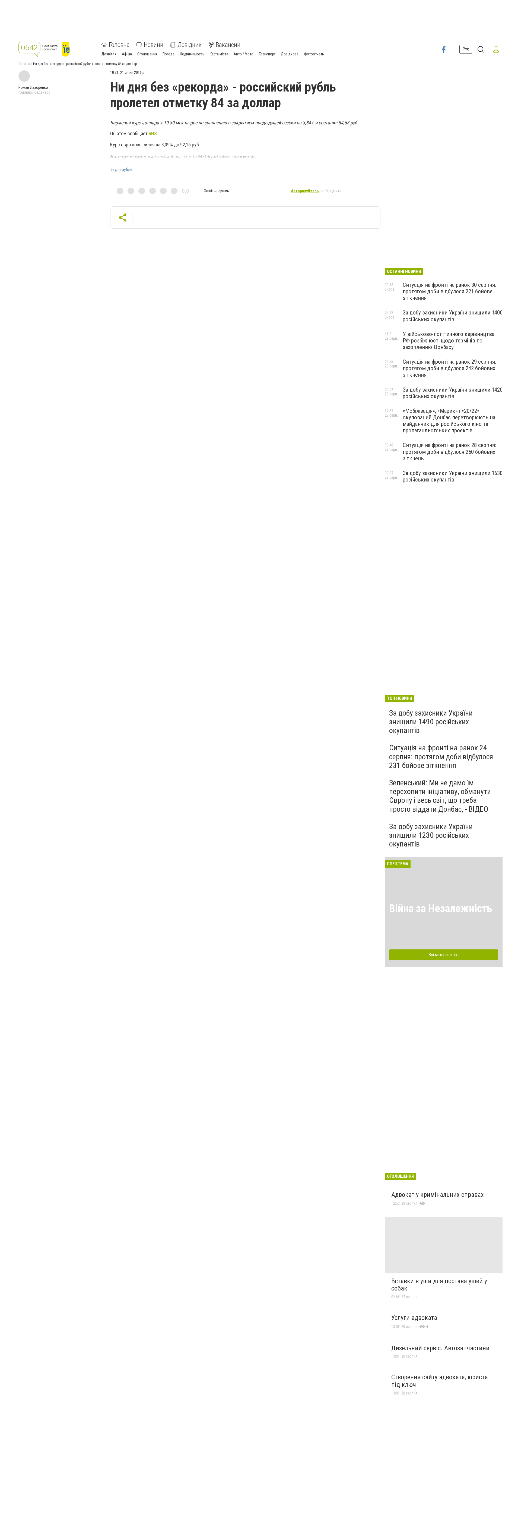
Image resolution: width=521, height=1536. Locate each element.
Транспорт (267, 54)
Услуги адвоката (414, 1317)
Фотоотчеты (314, 54)
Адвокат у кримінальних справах (437, 1194)
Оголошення (147, 54)
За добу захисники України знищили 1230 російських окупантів (431, 835)
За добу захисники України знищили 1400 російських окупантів (453, 315)
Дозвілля (108, 54)
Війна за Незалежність (440, 908)
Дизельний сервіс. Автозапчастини (440, 1348)
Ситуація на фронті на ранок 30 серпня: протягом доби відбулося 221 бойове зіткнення (449, 291)
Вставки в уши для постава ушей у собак (439, 1284)
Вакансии (228, 45)
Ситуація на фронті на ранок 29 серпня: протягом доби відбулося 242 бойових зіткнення (449, 368)
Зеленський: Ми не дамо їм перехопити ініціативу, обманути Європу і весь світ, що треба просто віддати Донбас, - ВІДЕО (440, 796)
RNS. (153, 133)
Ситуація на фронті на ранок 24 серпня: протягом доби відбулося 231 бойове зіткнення (441, 756)
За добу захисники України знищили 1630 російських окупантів (453, 476)
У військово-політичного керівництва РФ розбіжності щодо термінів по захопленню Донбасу (448, 340)
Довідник (189, 45)
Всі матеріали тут (443, 954)
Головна (119, 45)
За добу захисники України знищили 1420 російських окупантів (453, 392)
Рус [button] (465, 49)
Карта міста (219, 54)
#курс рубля (121, 169)
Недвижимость (192, 54)
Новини (153, 45)
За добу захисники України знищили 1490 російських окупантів (431, 722)
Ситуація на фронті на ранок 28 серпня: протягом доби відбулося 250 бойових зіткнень (449, 451)
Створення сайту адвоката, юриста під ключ (439, 1381)
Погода (168, 54)
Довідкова (289, 54)
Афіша (127, 54)
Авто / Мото (243, 54)
